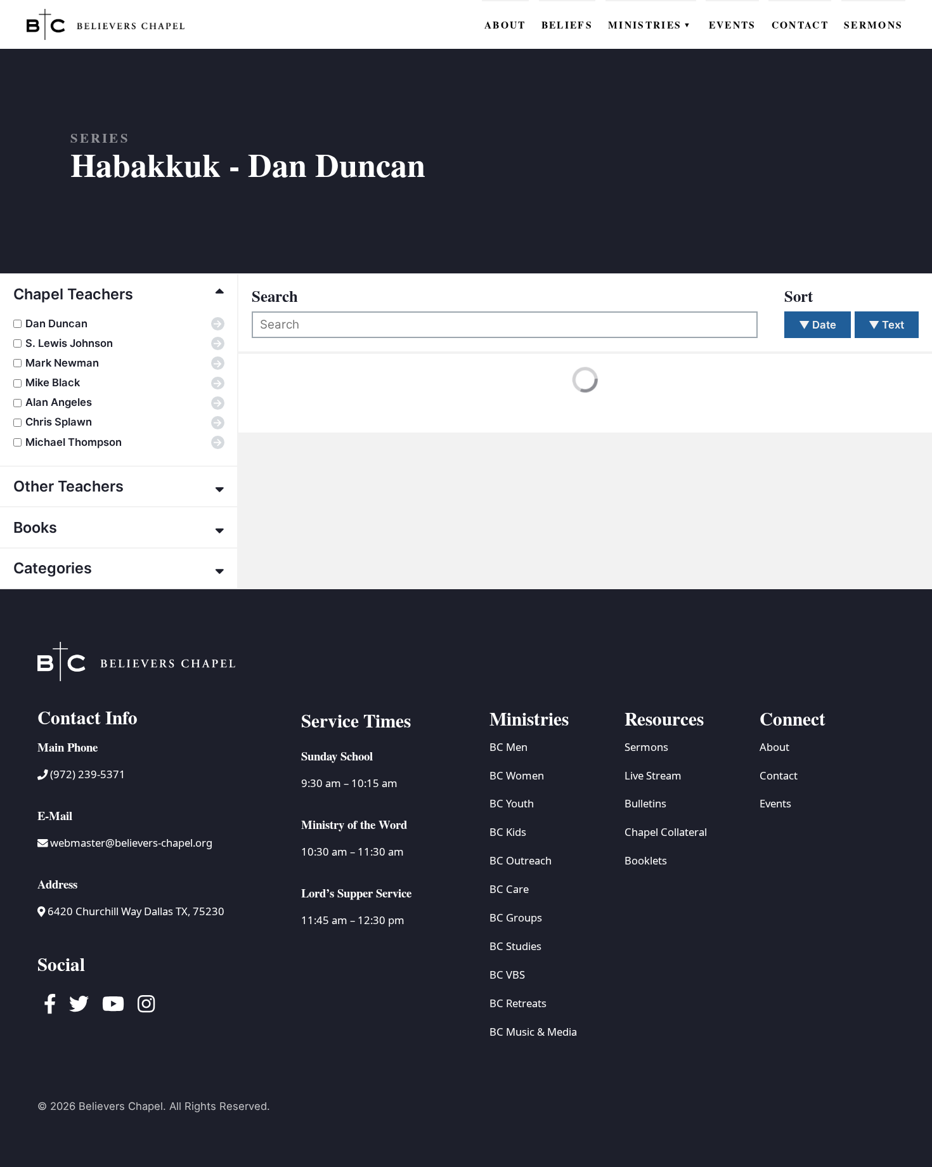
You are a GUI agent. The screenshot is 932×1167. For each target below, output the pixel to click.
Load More (293, 406)
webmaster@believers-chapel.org (131, 842)
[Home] (106, 24)
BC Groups (515, 917)
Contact (779, 775)
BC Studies (515, 946)
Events (775, 803)
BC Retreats (518, 1003)
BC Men (508, 747)
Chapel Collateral (666, 832)
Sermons (646, 747)
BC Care (509, 889)
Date (817, 324)
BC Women (516, 775)
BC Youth (511, 803)
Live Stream (653, 775)
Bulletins (645, 803)
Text (886, 324)
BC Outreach (520, 860)
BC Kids (507, 832)
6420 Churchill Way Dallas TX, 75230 (134, 911)
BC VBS (507, 974)
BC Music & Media (533, 1031)
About (774, 747)
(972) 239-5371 (87, 774)
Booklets (646, 860)
